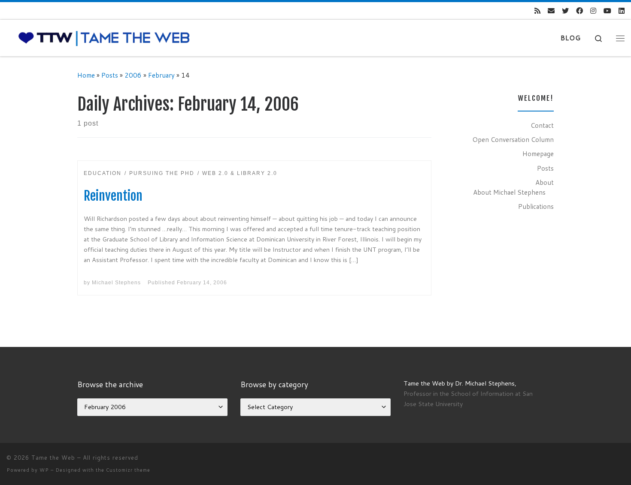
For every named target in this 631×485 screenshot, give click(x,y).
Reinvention (113, 196)
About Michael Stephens (509, 192)
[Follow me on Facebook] (579, 11)
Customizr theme (128, 470)
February (161, 75)
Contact (542, 125)
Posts (109, 75)
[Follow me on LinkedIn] (622, 11)
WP (44, 470)
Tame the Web (53, 457)
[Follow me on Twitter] (565, 11)
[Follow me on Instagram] (593, 11)
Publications (536, 206)
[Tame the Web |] (104, 37)
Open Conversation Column (513, 139)
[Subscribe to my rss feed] (537, 11)
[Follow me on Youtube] (607, 11)
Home (86, 75)
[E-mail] (551, 11)
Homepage (538, 153)
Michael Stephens (116, 283)
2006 (133, 75)
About (544, 182)
